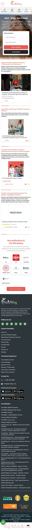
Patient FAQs (5, 342)
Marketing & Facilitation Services (11, 337)
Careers (3, 347)
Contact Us (4, 349)
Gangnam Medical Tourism (9, 422)
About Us (4, 332)
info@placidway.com (10, 383)
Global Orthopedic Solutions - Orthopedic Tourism (15, 487)
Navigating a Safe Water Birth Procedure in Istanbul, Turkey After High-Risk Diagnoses (15, 93)
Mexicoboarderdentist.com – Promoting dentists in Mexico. (16, 458)
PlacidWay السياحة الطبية (8, 420)
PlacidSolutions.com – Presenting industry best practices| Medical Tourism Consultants (15, 438)
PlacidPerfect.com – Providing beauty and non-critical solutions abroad (15, 450)
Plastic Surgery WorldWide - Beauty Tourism (14, 466)
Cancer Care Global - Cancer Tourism (12, 485)
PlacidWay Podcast (7, 412)
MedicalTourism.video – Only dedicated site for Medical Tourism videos (15, 463)
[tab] (12, 146)
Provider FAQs (5, 344)
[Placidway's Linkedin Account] (25, 323)
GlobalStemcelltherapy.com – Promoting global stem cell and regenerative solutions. (15, 469)
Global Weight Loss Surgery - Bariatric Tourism (15, 473)
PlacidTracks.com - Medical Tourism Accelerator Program (15, 425)
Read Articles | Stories (7, 372)
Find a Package (5, 362)
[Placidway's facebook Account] (2, 323)
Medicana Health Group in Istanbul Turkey (14, 221)
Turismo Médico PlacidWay (9, 417)
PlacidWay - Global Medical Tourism (11, 415)
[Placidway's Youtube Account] (11, 323)
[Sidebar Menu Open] (2, 3)
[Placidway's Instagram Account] (20, 323)
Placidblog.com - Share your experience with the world (15, 442)
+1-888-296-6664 (9, 380)
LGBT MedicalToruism (7, 482)
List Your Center (6, 339)
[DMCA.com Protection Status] (26, 498)
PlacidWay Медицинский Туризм (11, 410)
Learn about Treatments (8, 369)
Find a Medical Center (7, 360)
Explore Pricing (5, 364)
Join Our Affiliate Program (9, 335)
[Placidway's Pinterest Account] (16, 323)
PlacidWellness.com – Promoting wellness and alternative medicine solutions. (14, 446)
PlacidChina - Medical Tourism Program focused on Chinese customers (15, 433)
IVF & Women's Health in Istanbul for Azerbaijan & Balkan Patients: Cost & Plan (14, 136)
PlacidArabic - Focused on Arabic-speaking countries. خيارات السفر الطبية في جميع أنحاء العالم (14, 454)
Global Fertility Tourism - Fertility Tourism (13, 475)
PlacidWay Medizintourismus (9, 407)
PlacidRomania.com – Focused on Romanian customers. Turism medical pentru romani (14, 429)
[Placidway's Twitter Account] (7, 323)
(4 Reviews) (13, 224)
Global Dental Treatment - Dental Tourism (13, 478)
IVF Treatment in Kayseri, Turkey (12, 178)
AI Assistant (16, 52)
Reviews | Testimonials (8, 367)
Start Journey (16, 47)
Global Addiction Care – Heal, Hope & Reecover (15, 480)
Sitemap (3, 352)
